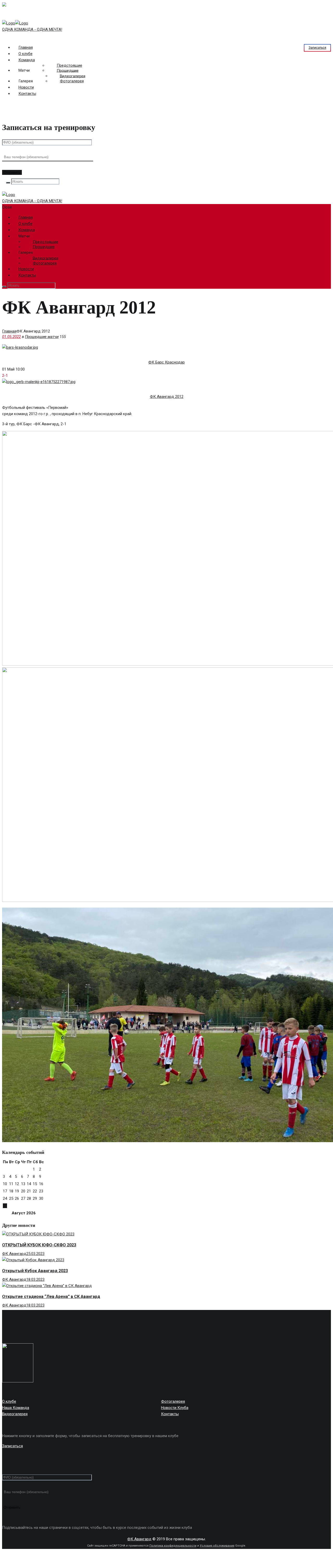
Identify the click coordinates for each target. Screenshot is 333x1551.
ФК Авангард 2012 (166, 396)
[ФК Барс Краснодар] (20, 347)
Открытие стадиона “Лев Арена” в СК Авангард (51, 1296)
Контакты (27, 93)
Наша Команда (15, 1407)
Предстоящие (69, 65)
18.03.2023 (35, 1279)
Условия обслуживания (217, 1545)
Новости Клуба (174, 1407)
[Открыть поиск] (8, 182)
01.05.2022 (11, 336)
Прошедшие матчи (42, 336)
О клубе (9, 1401)
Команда (26, 60)
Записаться (317, 48)
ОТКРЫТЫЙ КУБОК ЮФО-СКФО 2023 (39, 1244)
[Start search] (4, 286)
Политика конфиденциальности (172, 1545)
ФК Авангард (14, 1253)
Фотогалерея (72, 81)
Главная (9, 331)
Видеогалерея (72, 75)
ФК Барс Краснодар (166, 362)
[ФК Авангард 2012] (38, 381)
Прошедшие (68, 70)
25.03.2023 (35, 1253)
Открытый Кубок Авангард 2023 (35, 1270)
